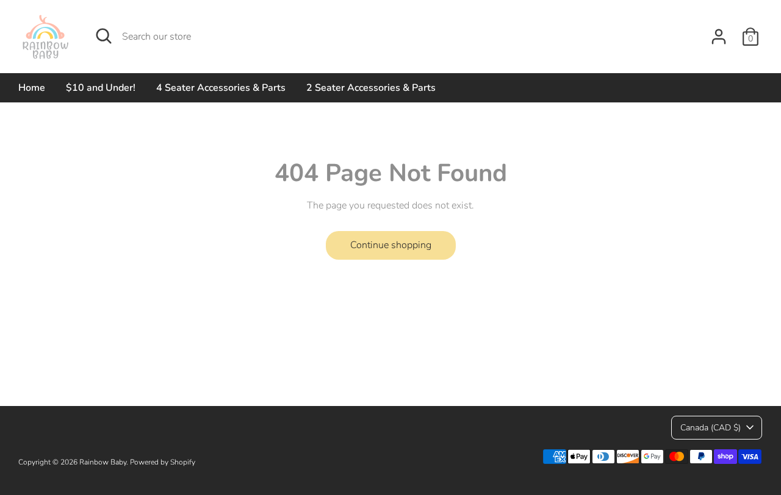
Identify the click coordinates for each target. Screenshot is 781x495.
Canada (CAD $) (710, 427)
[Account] (719, 36)
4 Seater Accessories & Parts (221, 87)
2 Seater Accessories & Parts (371, 87)
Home (31, 87)
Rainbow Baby (102, 462)
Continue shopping (390, 245)
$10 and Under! (100, 87)
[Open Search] (104, 36)
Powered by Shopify (162, 462)
